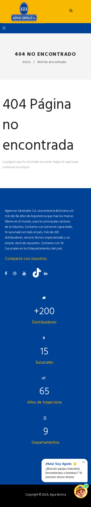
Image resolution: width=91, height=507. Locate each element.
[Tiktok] (38, 276)
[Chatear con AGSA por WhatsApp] (81, 491)
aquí (69, 162)
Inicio (27, 62)
